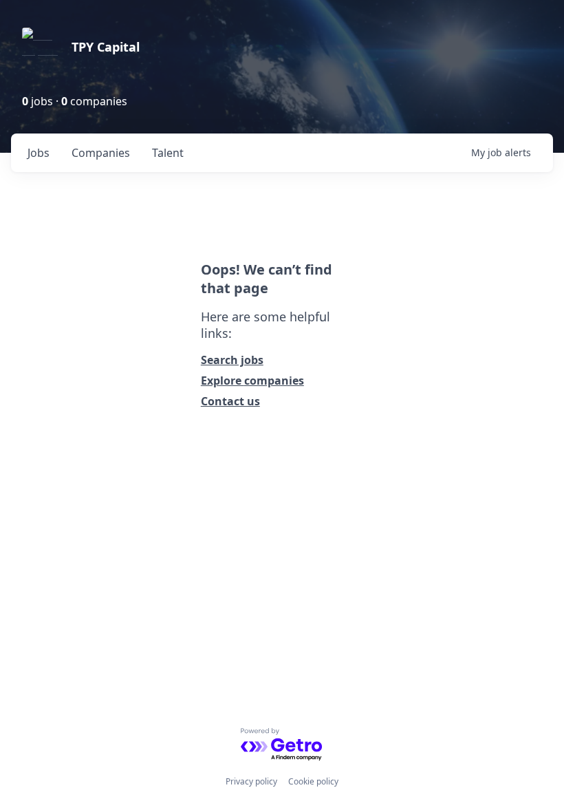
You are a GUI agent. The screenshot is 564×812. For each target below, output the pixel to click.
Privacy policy (251, 781)
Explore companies (252, 380)
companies (101, 152)
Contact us (230, 401)
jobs (39, 152)
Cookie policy (313, 781)
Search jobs (232, 359)
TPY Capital (106, 47)
